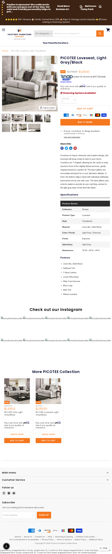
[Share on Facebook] (62, 148)
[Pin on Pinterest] (75, 148)
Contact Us (40, 536)
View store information (72, 137)
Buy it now (85, 122)
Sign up (44, 515)
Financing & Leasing (64, 536)
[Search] (100, 33)
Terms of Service (64, 539)
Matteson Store (96, 539)
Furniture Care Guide (85, 536)
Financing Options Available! (79, 93)
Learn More (65, 81)
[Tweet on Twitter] (66, 148)
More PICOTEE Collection (56, 371)
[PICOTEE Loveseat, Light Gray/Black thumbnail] (6, 118)
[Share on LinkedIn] (70, 148)
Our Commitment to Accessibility (24, 539)
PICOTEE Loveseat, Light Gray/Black (47, 413)
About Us (28, 536)
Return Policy (80, 539)
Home (5, 51)
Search (18, 536)
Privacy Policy (48, 539)
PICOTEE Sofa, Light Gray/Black (13, 413)
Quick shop (17, 434)
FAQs (50, 536)
